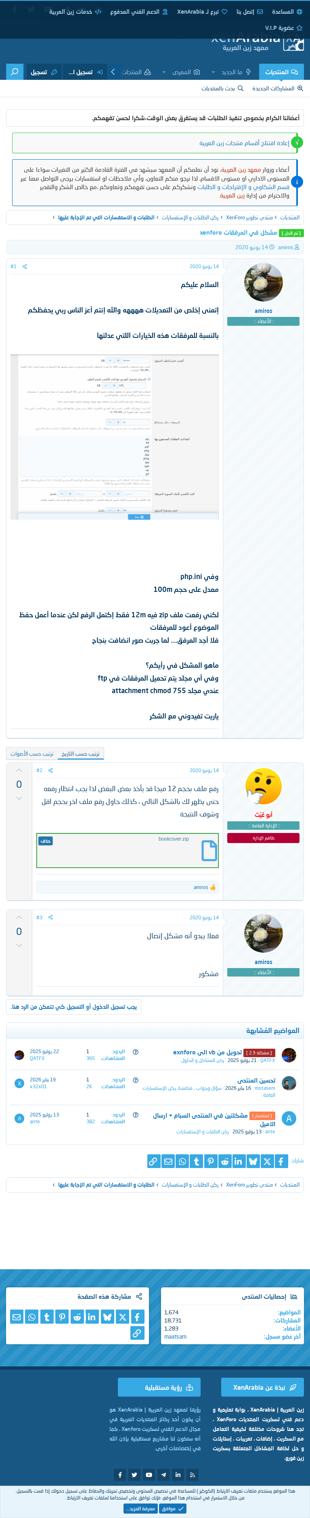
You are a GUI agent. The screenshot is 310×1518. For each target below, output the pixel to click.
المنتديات (277, 71)
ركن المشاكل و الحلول (202, 1060)
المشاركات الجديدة (273, 88)
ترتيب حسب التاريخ (81, 753)
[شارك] (24, 266)
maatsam (175, 1336)
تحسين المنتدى (256, 1080)
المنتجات (131, 71)
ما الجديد (232, 71)
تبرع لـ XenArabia (198, 11)
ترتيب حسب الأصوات (32, 753)
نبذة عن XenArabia (259, 1387)
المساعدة (283, 11)
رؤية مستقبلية (163, 1387)
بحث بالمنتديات (218, 88)
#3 (39, 917)
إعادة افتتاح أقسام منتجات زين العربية (244, 142)
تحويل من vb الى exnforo (207, 1052)
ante (270, 1132)
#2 (39, 770)
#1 (13, 266)
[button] (213, 72)
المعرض (181, 71)
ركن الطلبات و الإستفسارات (202, 1132)
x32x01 (38, 1086)
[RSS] (192, 1475)
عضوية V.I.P (279, 27)
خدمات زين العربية (70, 11)
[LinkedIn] (239, 1161)
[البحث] (14, 72)
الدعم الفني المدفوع (134, 11)
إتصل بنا (245, 11)
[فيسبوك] (281, 1161)
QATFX (267, 1060)
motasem (265, 1088)
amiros (285, 247)
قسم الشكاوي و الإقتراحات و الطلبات (243, 186)
